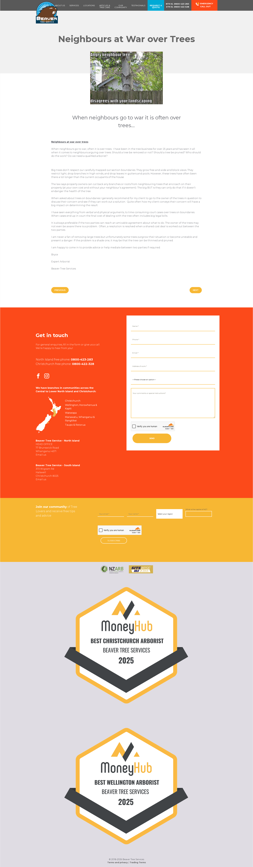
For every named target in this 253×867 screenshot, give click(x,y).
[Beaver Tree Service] (47, 12)
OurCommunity (120, 6)
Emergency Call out (206, 5)
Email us (41, 454)
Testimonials (138, 5)
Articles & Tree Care (104, 6)
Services (74, 5)
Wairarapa (71, 412)
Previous (59, 290)
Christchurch (72, 400)
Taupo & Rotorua (75, 424)
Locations (89, 5)
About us (60, 5)
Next (196, 290)
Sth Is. (177, 7)
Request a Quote (156, 6)
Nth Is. (177, 4)
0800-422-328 (83, 364)
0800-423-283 (82, 359)
